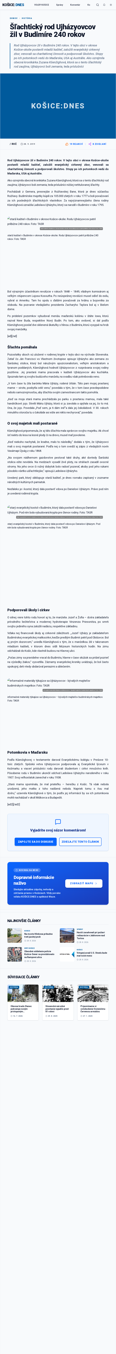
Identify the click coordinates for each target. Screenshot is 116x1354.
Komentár (75, 5)
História (27, 18)
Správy (59, 5)
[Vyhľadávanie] (97, 5)
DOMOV (14, 18)
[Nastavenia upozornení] (104, 5)
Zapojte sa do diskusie (35, 841)
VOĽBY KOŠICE (41, 5)
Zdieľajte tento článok (80, 841)
